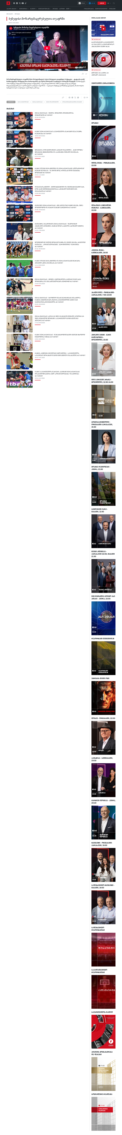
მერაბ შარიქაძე (37, 102)
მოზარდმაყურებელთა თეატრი (72, 102)
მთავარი (10, 14)
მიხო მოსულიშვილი (52, 102)
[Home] (8, 3)
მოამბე (17, 14)
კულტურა (11, 102)
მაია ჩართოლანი (23, 102)
